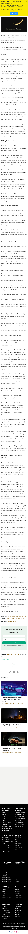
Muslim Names (18, 847)
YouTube (18, 912)
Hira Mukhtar (5, 703)
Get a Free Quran (19, 820)
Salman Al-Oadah (13, 654)
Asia (16, 878)
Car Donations (5, 910)
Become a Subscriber (20, 824)
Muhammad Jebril (6, 752)
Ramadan (23, 618)
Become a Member (19, 826)
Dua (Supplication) (16, 752)
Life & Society (5, 868)
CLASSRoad (4, 899)
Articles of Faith (5, 839)
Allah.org (4, 889)
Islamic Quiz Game (19, 853)
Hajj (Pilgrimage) (6, 851)
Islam (3, 812)
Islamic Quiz (18, 851)
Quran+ (4, 818)
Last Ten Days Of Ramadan (13, 618)
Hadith (3, 820)
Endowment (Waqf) (6, 912)
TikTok (17, 914)
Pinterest (18, 916)
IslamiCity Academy (6, 897)
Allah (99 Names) (6, 837)
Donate (4, 906)
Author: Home (6, 659)
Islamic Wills (5, 914)
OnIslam (8, 611)
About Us (17, 889)
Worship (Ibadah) (5, 620)
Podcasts (17, 857)
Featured (23, 616)
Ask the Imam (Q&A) (19, 816)
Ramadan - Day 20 (11, 621)
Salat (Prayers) (5, 845)
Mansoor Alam (5, 727)
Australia (17, 876)
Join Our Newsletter (19, 822)
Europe (16, 874)
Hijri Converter (5, 824)
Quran (3, 816)
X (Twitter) (17, 908)
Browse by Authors (6, 872)
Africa (16, 880)
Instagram (18, 910)
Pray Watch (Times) (6, 822)
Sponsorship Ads (6, 916)
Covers (16, 841)
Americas (17, 872)
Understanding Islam (7, 828)
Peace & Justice (18, 868)
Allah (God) (4, 814)
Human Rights (18, 866)
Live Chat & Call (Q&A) (20, 818)
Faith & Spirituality (16, 616)
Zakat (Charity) (5, 847)
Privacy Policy (18, 895)
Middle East (17, 881)
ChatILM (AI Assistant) (20, 812)
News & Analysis (18, 870)
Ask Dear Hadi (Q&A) (19, 814)
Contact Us (17, 891)
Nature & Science (6, 870)
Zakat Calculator (6, 830)
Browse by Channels (6, 881)
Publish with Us (18, 897)
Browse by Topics (6, 877)
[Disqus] (14, 784)
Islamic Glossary (18, 849)
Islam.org (4, 891)
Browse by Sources (6, 879)
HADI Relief (4, 893)
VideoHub (17, 855)
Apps (16, 839)
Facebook (18, 906)
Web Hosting (5, 918)
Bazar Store (4, 908)
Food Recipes (18, 843)
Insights (17, 845)
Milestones (17, 893)
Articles (9, 616)
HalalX (3, 895)
